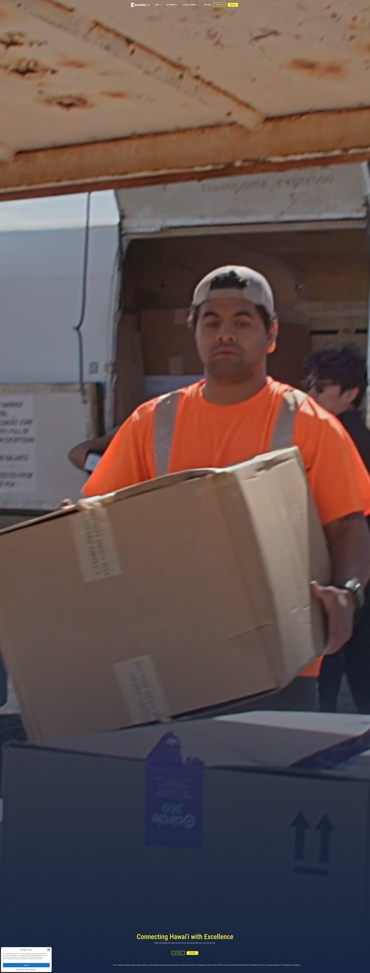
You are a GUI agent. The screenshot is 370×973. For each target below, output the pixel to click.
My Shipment (171, 5)
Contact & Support (190, 5)
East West (207, 5)
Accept (26, 965)
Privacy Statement (30, 969)
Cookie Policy (20, 969)
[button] (49, 950)
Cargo (157, 5)
